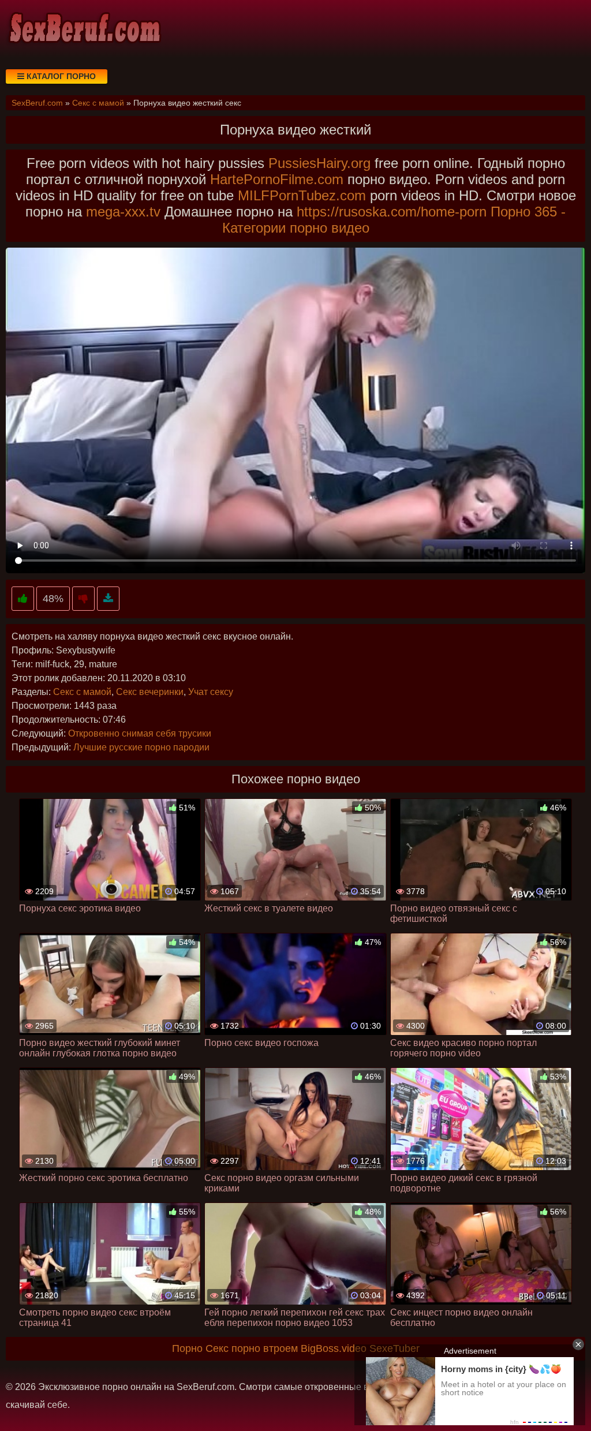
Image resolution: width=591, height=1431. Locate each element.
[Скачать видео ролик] (108, 599)
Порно (187, 1348)
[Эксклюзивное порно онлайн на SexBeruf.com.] (84, 29)
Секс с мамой (82, 692)
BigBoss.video (333, 1348)
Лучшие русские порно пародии (141, 747)
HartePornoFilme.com (276, 179)
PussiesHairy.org (319, 163)
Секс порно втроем (251, 1348)
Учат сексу (210, 692)
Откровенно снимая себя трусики (139, 733)
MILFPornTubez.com (302, 195)
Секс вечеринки (150, 692)
